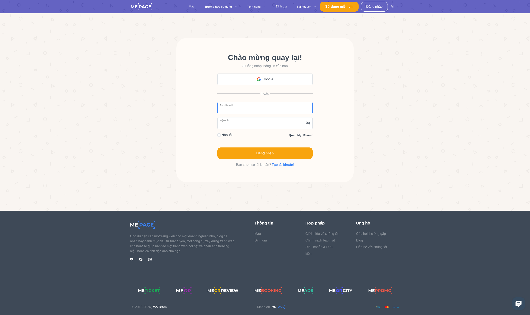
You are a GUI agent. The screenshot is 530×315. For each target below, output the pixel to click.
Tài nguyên (304, 6)
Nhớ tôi (226, 135)
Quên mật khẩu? (301, 135)
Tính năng (254, 6)
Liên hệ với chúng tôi (371, 247)
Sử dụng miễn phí (339, 6)
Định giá (281, 6)
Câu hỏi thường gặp (371, 233)
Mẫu (192, 6)
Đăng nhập (374, 6)
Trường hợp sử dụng (219, 6)
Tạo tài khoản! (283, 165)
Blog (359, 240)
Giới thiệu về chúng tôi (321, 233)
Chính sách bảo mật (320, 240)
